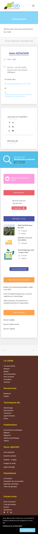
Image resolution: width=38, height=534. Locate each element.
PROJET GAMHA (9, 329)
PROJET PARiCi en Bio (11, 324)
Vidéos (6, 441)
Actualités (7, 379)
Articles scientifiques (11, 438)
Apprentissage (9, 467)
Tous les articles (10, 504)
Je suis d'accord (27, 530)
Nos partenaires (10, 374)
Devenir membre (10, 456)
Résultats (7, 393)
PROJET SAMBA (9, 320)
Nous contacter (10, 502)
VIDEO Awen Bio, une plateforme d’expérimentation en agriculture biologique (16, 302)
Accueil (7, 41)
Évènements (16, 41)
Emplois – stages (10, 460)
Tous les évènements (19, 269)
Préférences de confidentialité (12, 526)
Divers (6, 418)
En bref (6, 507)
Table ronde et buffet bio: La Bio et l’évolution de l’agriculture (18, 95)
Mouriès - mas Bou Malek (16, 67)
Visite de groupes (10, 486)
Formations (8, 478)
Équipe (6, 371)
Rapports (7, 435)
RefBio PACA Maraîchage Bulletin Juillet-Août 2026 (19, 288)
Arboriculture (8, 410)
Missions (7, 369)
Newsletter (8, 510)
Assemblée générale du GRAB (19, 84)
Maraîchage (8, 408)
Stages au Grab (10, 463)
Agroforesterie (9, 416)
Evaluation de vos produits (14, 481)
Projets (6, 396)
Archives (7, 382)
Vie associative (9, 366)
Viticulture (7, 413)
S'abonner (17, 208)
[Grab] (12, 5)
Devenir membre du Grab (20, 179)
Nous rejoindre (9, 452)
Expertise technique (11, 484)
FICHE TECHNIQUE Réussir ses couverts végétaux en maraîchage (18, 295)
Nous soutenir (9, 377)
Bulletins (7, 433)
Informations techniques (13, 430)
